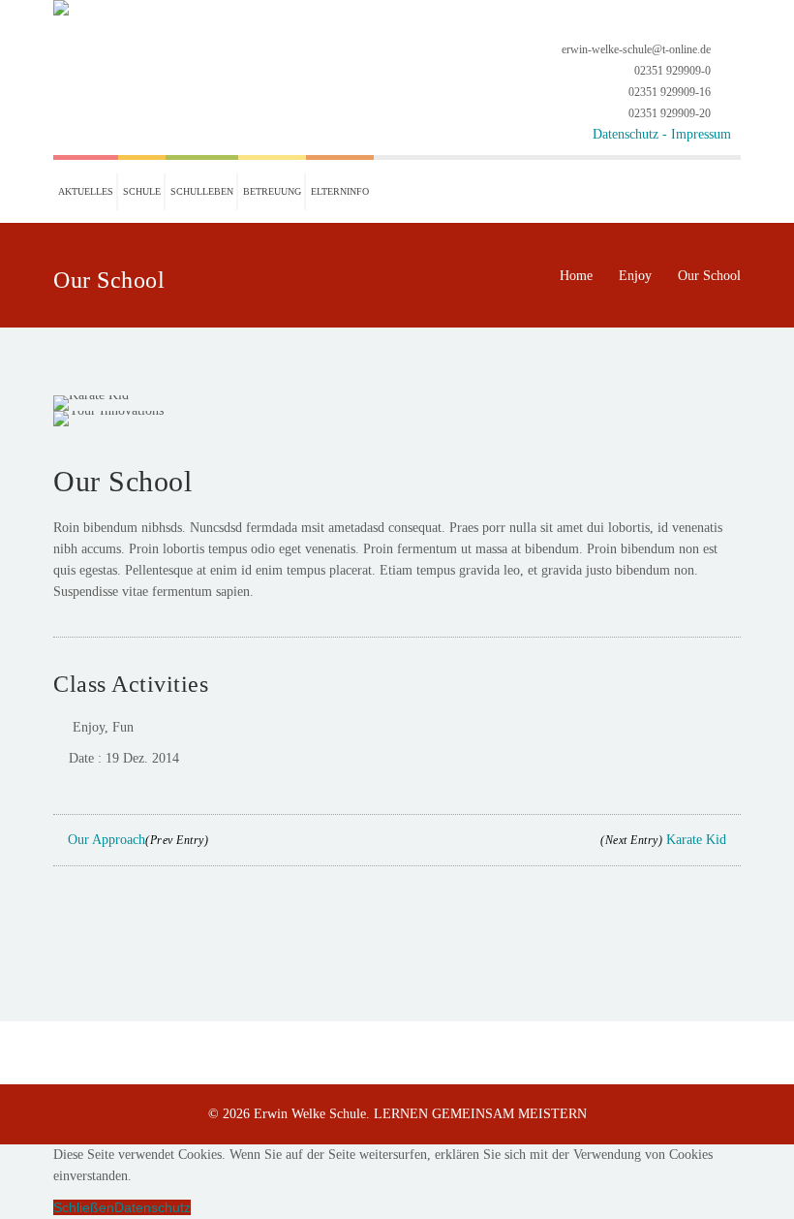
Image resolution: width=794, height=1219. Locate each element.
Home (576, 275)
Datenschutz (152, 1207)
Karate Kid (665, 839)
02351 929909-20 (669, 113)
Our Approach (136, 839)
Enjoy (635, 275)
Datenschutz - (632, 134)
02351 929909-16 (669, 92)
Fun (123, 727)
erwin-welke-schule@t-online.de (636, 49)
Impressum (701, 134)
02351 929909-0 (672, 71)
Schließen (83, 1207)
